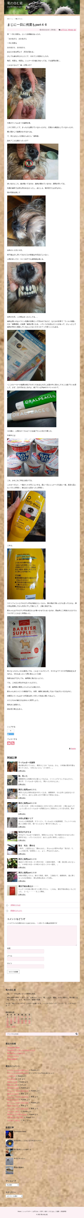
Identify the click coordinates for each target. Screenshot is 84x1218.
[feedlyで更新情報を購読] (9, 743)
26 (22, 1023)
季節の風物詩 (12, 1059)
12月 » (14, 1027)
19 (22, 1021)
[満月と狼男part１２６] (12, 807)
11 (18, 1019)
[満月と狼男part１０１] (12, 794)
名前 (8, 948)
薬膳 (57, 1211)
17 (15, 1021)
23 (11, 1023)
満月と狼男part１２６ (27, 803)
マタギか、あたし (13, 1111)
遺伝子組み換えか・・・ (28, 886)
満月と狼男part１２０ (27, 859)
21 (29, 1021)
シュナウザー (27, 1211)
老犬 (46, 1211)
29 (7, 1024)
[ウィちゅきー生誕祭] (12, 767)
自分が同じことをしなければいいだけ (21, 1050)
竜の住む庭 (15, 3)
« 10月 (8, 1027)
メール (9, 956)
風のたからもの (13, 1088)
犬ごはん (52, 1211)
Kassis (73, 748)
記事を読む (22, 771)
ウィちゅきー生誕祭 (26, 762)
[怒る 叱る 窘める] (12, 850)
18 (18, 1021)
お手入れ (64, 30)
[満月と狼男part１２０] (12, 863)
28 (29, 1023)
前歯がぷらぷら (16, 910)
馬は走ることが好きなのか (17, 1114)
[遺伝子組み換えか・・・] (12, 890)
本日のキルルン (13, 1056)
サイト (9, 963)
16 (11, 1021)
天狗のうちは (15, 905)
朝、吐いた (23, 776)
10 (15, 1019)
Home (19, 1211)
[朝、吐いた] (12, 780)
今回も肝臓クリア (25, 818)
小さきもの (11, 1076)
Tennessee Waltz (13, 1047)
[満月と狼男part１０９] (12, 877)
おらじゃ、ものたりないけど (18, 1091)
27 (26, 1023)
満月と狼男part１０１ (27, 790)
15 (7, 1021)
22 (7, 1023)
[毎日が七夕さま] (12, 836)
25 (18, 1023)
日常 (41, 1211)
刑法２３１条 (12, 1082)
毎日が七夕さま (24, 832)
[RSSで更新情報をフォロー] (12, 743)
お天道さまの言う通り (15, 1117)
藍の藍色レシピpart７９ (16, 1053)
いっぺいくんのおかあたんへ (18, 1070)
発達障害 (63, 1211)
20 (26, 1021)
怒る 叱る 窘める (26, 846)
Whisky (70, 30)
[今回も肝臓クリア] (12, 823)
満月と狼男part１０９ (27, 873)
